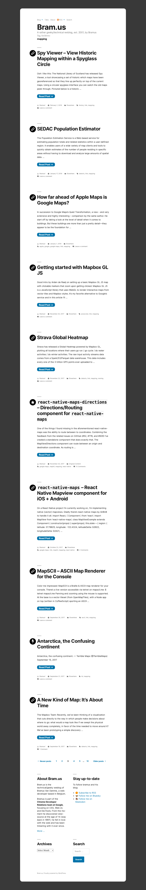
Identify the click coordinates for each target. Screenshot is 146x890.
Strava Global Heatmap (62, 337)
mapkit (52, 466)
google (46, 246)
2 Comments (83, 550)
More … (41, 831)
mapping (91, 105)
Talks (47, 20)
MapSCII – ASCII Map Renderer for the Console (71, 573)
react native (67, 466)
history (81, 105)
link (86, 105)
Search (69, 20)
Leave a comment (46, 108)
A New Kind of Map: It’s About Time (70, 702)
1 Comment (43, 749)
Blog (39, 20)
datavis (81, 173)
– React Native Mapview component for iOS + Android (72, 493)
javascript (84, 314)
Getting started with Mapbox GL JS (72, 270)
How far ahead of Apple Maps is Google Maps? (72, 200)
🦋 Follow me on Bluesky (88, 795)
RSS (61, 20)
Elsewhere (70, 105)
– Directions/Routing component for (72, 411)
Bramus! (42, 105)
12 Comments (81, 466)
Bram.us (51, 27)
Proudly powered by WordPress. (55, 873)
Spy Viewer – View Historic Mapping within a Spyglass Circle (67, 58)
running (100, 378)
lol (82, 676)
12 (88, 761)
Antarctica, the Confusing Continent (66, 644)
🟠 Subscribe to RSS (85, 793)
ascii (83, 617)
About (52, 20)
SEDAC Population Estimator (68, 129)
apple (42, 246)
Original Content (75, 464)
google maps (55, 246)
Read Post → (46, 96)
